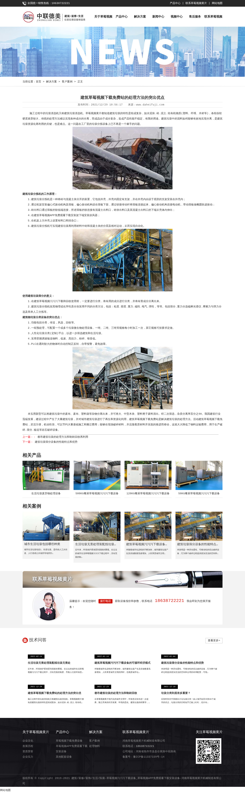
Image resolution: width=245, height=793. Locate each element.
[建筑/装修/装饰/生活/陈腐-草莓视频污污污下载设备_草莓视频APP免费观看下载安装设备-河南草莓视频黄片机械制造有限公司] (58, 17)
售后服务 (195, 16)
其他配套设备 (64, 756)
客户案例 (67, 81)
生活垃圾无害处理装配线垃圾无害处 (49, 663)
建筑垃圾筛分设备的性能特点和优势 (56, 442)
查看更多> (214, 640)
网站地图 (217, 3)
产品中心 (175, 3)
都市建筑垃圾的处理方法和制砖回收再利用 (63, 437)
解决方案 (140, 16)
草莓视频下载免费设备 (69, 740)
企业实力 (27, 756)
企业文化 (27, 740)
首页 (38, 81)
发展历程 (27, 746)
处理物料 (94, 746)
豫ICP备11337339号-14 (148, 756)
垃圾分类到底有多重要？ (175, 693)
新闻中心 (158, 16)
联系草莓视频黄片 (196, 3)
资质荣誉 (27, 751)
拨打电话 (105, 601)
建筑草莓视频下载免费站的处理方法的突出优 (54, 693)
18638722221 (169, 600)
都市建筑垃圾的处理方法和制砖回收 (115, 693)
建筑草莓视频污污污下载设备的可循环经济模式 (122, 663)
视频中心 (177, 16)
